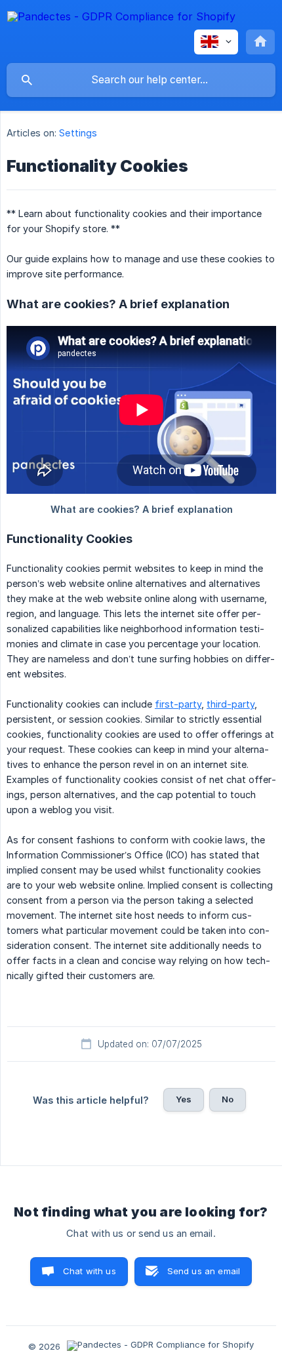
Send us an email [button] (203, 1271)
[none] (121, 19)
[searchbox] (141, 80)
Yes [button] (183, 1099)
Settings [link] (78, 132)
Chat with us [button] (89, 1271)
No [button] (227, 1099)
